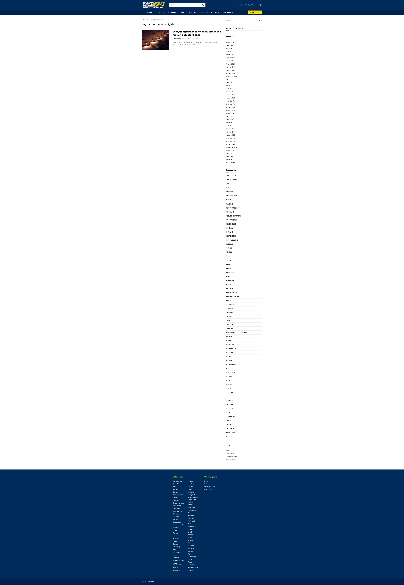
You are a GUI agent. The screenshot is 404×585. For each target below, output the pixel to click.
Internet (229, 308)
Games (228, 268)
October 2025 (230, 64)
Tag (148, 19)
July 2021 (229, 79)
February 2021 (230, 95)
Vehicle (229, 437)
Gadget (229, 264)
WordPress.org (230, 460)
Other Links (208, 489)
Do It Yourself (231, 220)
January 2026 (230, 61)
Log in (228, 450)
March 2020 (230, 129)
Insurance (230, 304)
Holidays (229, 288)
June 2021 (229, 82)
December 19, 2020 (188, 38)
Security (229, 393)
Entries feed (230, 453)
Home (144, 19)
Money (173, 12)
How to (228, 300)
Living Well (230, 328)
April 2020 (229, 126)
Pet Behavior (231, 348)
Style (228, 413)
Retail (228, 381)
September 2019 (231, 147)
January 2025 (230, 70)
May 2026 (229, 48)
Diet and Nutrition (233, 216)
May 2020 (229, 123)
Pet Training (231, 364)
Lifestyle (192, 12)
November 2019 (231, 141)
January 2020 (230, 135)
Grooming (230, 280)
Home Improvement (233, 296)
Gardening (230, 272)
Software (230, 405)
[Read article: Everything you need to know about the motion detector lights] (155, 40)
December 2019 (231, 138)
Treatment (230, 429)
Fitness (229, 252)
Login (260, 5)
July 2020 (229, 116)
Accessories (231, 176)
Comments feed (231, 457)
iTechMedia (177, 38)
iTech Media (150, 581)
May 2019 (229, 160)
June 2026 (229, 45)
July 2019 (229, 154)
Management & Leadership (236, 332)
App (227, 184)
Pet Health (230, 360)
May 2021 (229, 85)
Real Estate (230, 372)
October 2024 (230, 73)
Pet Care (229, 352)
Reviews (229, 385)
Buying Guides (227, 12)
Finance (229, 248)
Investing (229, 312)
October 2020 (230, 107)
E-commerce (231, 224)
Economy (229, 228)
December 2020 (231, 101)
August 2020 (230, 113)
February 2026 (230, 58)
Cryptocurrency (232, 208)
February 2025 (230, 67)
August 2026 (230, 42)
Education (230, 232)
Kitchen (229, 316)
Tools (228, 421)
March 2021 (230, 92)
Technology (162, 12)
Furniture (230, 260)
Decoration (230, 212)
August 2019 (230, 150)
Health (182, 12)
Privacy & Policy (209, 486)
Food (228, 256)
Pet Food (229, 356)
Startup (229, 409)
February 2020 (230, 132)
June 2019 (229, 157)
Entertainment (232, 240)
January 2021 (230, 98)
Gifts (228, 276)
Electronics (231, 236)
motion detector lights (157, 19)
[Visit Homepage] (153, 5)
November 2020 (231, 104)
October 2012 (230, 163)
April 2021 (229, 89)
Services (229, 401)
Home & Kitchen (205, 12)
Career (228, 200)
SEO (227, 396)
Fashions (229, 244)
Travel (228, 425)
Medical (229, 336)
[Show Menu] (143, 12)
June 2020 (229, 119)
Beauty (228, 188)
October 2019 (230, 144)
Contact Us (207, 484)
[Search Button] (203, 5)
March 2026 (230, 55)
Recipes (229, 376)
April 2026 (229, 51)
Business (150, 12)
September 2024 (231, 76)
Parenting (230, 344)
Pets (217, 12)
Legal (228, 320)
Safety (228, 389)
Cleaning (229, 204)
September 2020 (231, 110)
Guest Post (255, 12)
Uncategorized (232, 433)
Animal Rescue (231, 180)
